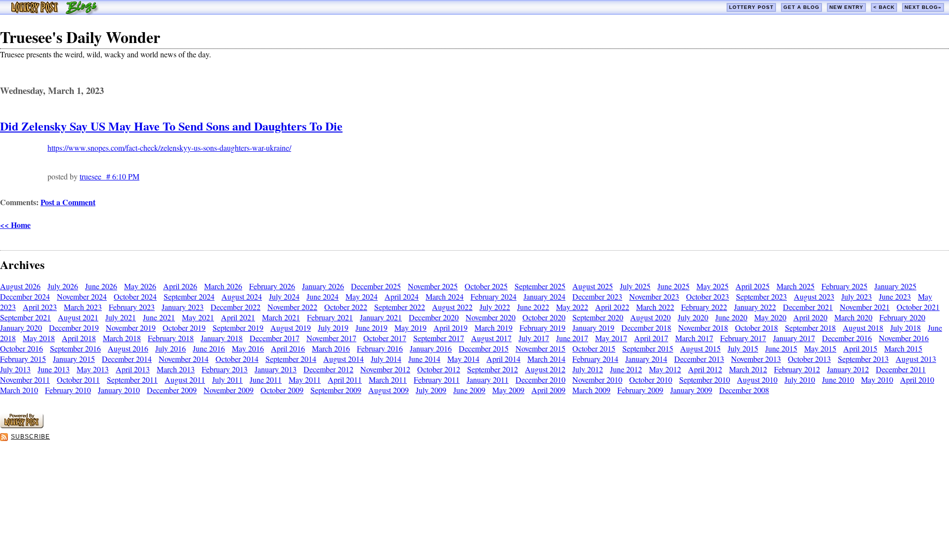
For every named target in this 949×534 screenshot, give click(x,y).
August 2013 (916, 359)
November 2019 (131, 327)
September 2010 (704, 379)
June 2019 (371, 327)
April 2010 (917, 379)
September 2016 (75, 348)
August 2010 (757, 379)
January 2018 (222, 338)
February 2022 (704, 307)
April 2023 (40, 307)
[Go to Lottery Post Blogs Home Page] (54, 11)
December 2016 (847, 338)
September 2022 (399, 307)
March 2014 (546, 359)
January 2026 (323, 286)
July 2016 (170, 348)
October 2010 (650, 379)
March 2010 (19, 390)
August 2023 (814, 296)
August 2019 (290, 327)
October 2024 (135, 296)
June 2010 (838, 379)
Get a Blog (801, 7)
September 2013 (863, 359)
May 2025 (712, 286)
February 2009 (640, 390)
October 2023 (707, 296)
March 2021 (281, 317)
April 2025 (752, 286)
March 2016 (331, 348)
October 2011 (78, 379)
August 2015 (700, 348)
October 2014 (237, 359)
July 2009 (431, 390)
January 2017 (794, 338)
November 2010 (597, 379)
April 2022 (612, 307)
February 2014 (595, 359)
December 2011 (901, 369)
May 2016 (248, 348)
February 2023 (132, 307)
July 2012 (587, 369)
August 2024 (241, 296)
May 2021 (198, 317)
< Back (884, 7)
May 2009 (508, 390)
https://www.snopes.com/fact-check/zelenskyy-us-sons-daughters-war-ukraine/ (169, 147)
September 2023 (761, 296)
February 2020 (902, 317)
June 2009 (469, 390)
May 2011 (305, 379)
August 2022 (452, 307)
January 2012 (848, 369)
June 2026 (101, 286)
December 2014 (127, 359)
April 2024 (402, 296)
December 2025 (376, 286)
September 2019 (238, 327)
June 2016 (209, 348)
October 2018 (756, 327)
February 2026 (272, 286)
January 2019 (593, 327)
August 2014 (343, 359)
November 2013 (756, 359)
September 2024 (189, 296)
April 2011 (345, 379)
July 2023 (856, 296)
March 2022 (655, 307)
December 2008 (744, 390)
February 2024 (494, 296)
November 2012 (385, 369)
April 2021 (238, 317)
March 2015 (903, 348)
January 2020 (21, 327)
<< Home (15, 224)
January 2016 (431, 348)
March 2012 (748, 369)
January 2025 (895, 286)
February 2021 (330, 317)
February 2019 (542, 327)
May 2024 (361, 296)
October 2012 (438, 369)
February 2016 (380, 348)
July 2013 (15, 369)
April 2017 (651, 338)
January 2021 (381, 317)
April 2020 (810, 317)
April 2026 (180, 286)
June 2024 (322, 296)
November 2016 (904, 338)
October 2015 (593, 348)
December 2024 (25, 296)
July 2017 (533, 338)
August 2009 (388, 390)
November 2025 (433, 286)
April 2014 (503, 359)
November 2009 (229, 390)
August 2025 (592, 286)
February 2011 (437, 379)
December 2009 (172, 390)
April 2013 (133, 369)
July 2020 (693, 317)
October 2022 (345, 307)
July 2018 (905, 327)
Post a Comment (68, 202)
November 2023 (654, 296)
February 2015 (23, 359)
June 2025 (673, 286)
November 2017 (331, 338)
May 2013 (93, 369)
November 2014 (184, 359)
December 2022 (235, 307)
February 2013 (225, 369)
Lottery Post (751, 7)
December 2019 (74, 327)
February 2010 (68, 390)
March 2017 (694, 338)
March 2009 (591, 390)
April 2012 (705, 369)
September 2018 (810, 327)
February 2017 (743, 338)
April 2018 (79, 338)
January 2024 (544, 296)
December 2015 (484, 348)
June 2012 (626, 369)
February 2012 (797, 369)
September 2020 (597, 317)
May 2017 (611, 338)
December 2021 (808, 307)
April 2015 (860, 348)
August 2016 (128, 348)
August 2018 (863, 327)
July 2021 (120, 317)
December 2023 (597, 296)
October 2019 (184, 327)
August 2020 (650, 317)
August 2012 (545, 369)
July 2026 (62, 286)
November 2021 (865, 307)
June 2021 (159, 317)
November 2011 (25, 379)
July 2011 (227, 379)
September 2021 (25, 317)
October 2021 (918, 307)
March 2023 (83, 307)
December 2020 (434, 317)
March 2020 (853, 317)
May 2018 (39, 338)
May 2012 (665, 369)
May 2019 (410, 327)
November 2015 (540, 348)
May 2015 (820, 348)
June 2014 (424, 359)
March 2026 (223, 286)
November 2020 (491, 317)
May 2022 (572, 307)
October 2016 (21, 348)
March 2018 (122, 338)
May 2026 (140, 286)
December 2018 (646, 327)
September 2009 (335, 390)
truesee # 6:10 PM (109, 176)
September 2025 (540, 286)
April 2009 (548, 390)
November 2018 (703, 327)
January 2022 (755, 307)
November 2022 (292, 307)
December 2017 (275, 338)
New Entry (846, 7)
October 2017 (384, 338)
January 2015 (74, 359)
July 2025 (635, 286)
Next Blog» (923, 7)
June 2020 (731, 317)
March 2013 (176, 369)
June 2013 (54, 369)
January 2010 (119, 390)
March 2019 (493, 327)
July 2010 (799, 379)
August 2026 (20, 286)
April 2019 (450, 327)
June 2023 (895, 296)
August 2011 (185, 379)
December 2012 (328, 369)
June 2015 (781, 348)
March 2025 (795, 286)
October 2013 (809, 359)
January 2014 (646, 359)
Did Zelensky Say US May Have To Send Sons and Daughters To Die (171, 125)
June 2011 (266, 379)
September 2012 (492, 369)
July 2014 (386, 359)
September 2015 (647, 348)
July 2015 (743, 348)
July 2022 (494, 307)
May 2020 (770, 317)
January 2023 (183, 307)
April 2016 (288, 348)
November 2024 (82, 296)
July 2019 (333, 327)
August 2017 (491, 338)
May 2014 (463, 359)
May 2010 (877, 379)
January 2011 (488, 379)
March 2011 (388, 379)
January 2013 (276, 369)
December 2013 (699, 359)
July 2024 (284, 296)
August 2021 (78, 317)
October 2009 (281, 390)
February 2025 (844, 286)
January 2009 (691, 390)
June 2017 (572, 338)
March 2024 (445, 296)
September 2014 (290, 359)
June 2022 (533, 307)
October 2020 (543, 317)
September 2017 (438, 338)
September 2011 (132, 379)
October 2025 (486, 286)
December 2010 (540, 379)
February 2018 (171, 338)
